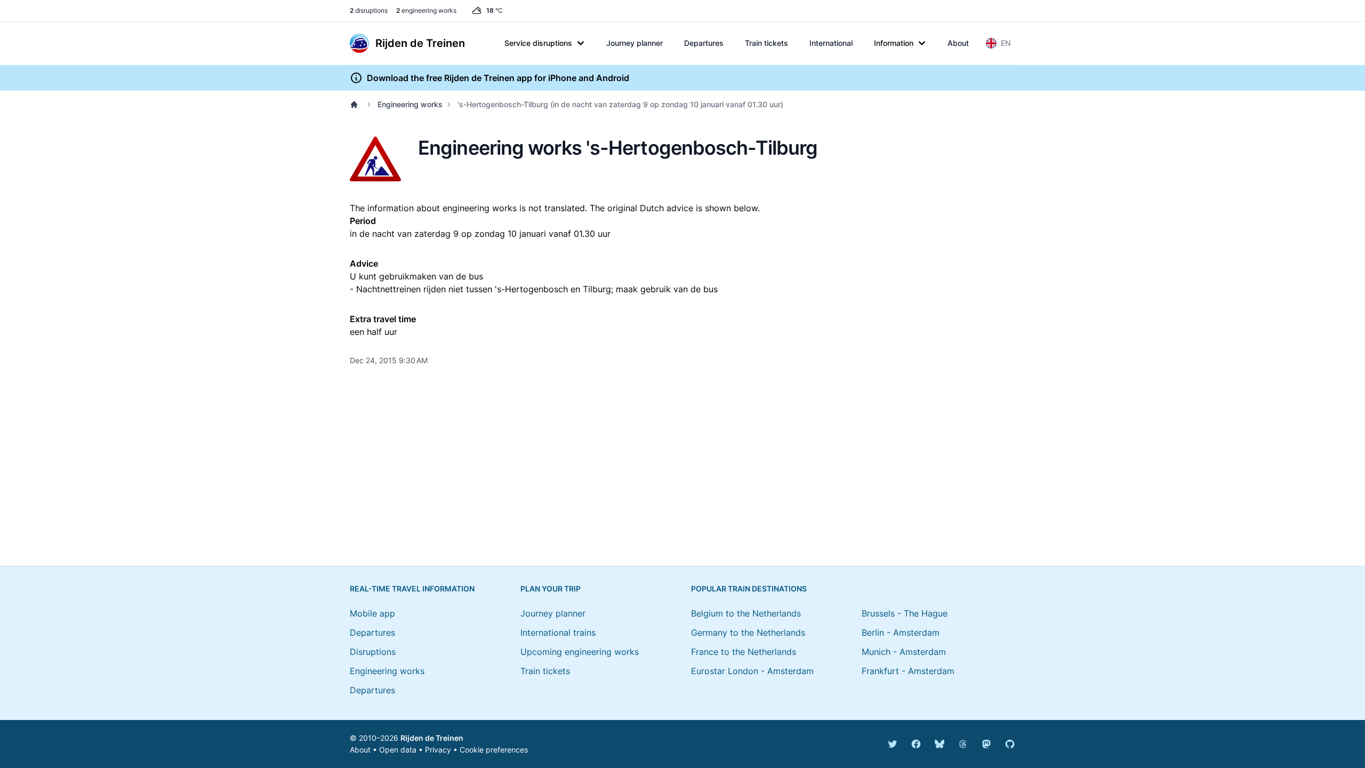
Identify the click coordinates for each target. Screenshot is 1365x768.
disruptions (369, 10)
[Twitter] (892, 744)
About (958, 42)
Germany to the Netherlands (748, 632)
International (831, 42)
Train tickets (766, 42)
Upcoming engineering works (579, 651)
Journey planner (634, 42)
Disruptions (373, 651)
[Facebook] (916, 744)
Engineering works (410, 104)
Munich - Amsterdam (904, 651)
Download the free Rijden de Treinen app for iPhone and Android (498, 78)
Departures (704, 42)
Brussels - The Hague (905, 613)
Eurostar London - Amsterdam (752, 671)
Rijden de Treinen (431, 737)
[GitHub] (1010, 744)
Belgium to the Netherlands (746, 613)
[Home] (356, 104)
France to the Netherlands (743, 651)
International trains (558, 632)
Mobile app (372, 613)
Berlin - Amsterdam (901, 632)
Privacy (438, 749)
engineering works (426, 10)
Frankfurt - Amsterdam (908, 671)
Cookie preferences (494, 749)
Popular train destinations (749, 588)
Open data (397, 749)
